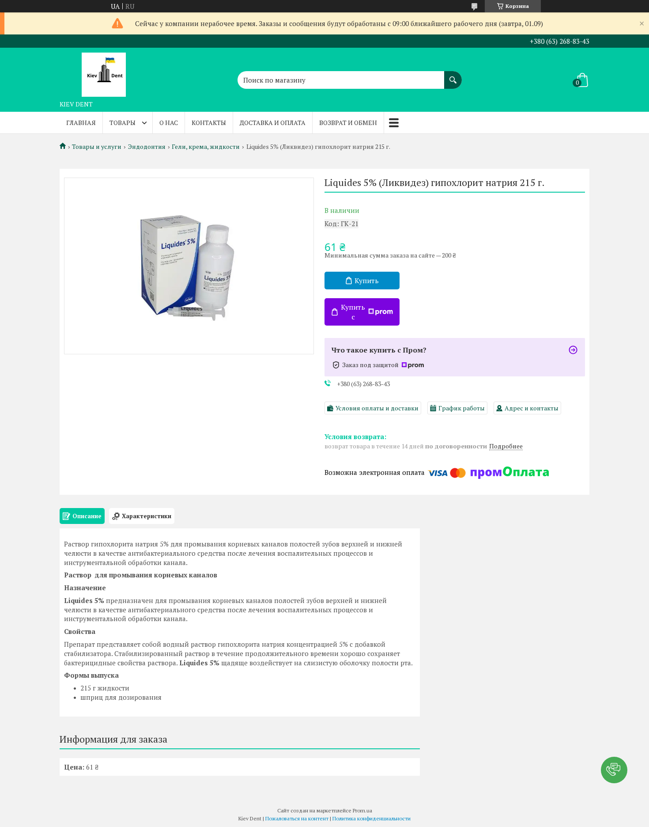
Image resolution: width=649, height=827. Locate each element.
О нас (168, 122)
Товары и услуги (96, 147)
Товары (122, 122)
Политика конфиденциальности (371, 818)
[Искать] (453, 75)
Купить (367, 280)
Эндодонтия (147, 147)
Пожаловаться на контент (296, 818)
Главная (81, 122)
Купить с (353, 312)
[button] (614, 770)
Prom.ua (362, 810)
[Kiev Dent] (104, 72)
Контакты (209, 122)
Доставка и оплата (273, 122)
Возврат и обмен (348, 122)
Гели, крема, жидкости (206, 147)
